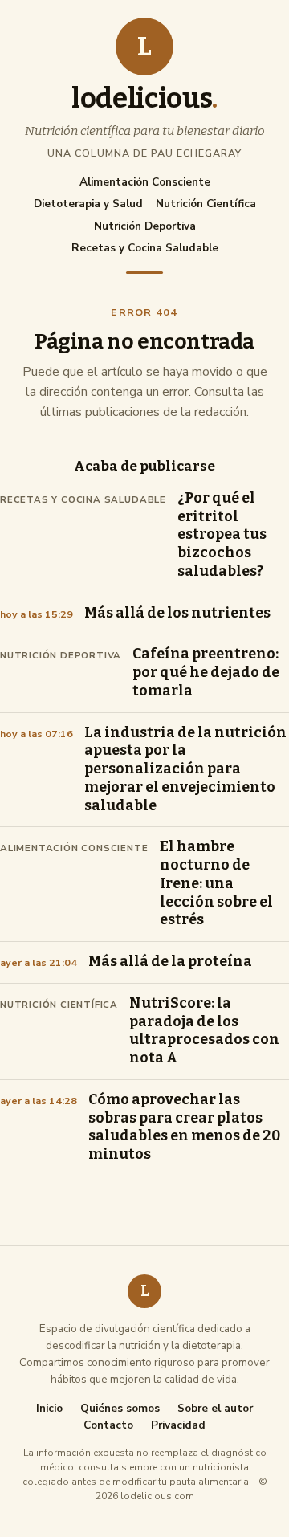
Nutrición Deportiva (145, 226)
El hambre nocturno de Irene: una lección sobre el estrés (216, 883)
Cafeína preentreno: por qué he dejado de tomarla (205, 672)
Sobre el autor (215, 1408)
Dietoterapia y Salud (88, 203)
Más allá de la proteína (170, 961)
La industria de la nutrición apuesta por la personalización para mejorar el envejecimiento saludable (185, 769)
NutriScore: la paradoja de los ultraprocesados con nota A (204, 1030)
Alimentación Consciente (144, 182)
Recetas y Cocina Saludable (144, 247)
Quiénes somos (120, 1408)
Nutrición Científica (206, 203)
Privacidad (178, 1425)
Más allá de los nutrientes (177, 613)
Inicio (49, 1408)
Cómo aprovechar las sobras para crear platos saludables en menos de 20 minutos (184, 1127)
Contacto (108, 1425)
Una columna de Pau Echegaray (144, 153)
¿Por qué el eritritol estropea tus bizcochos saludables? (222, 535)
